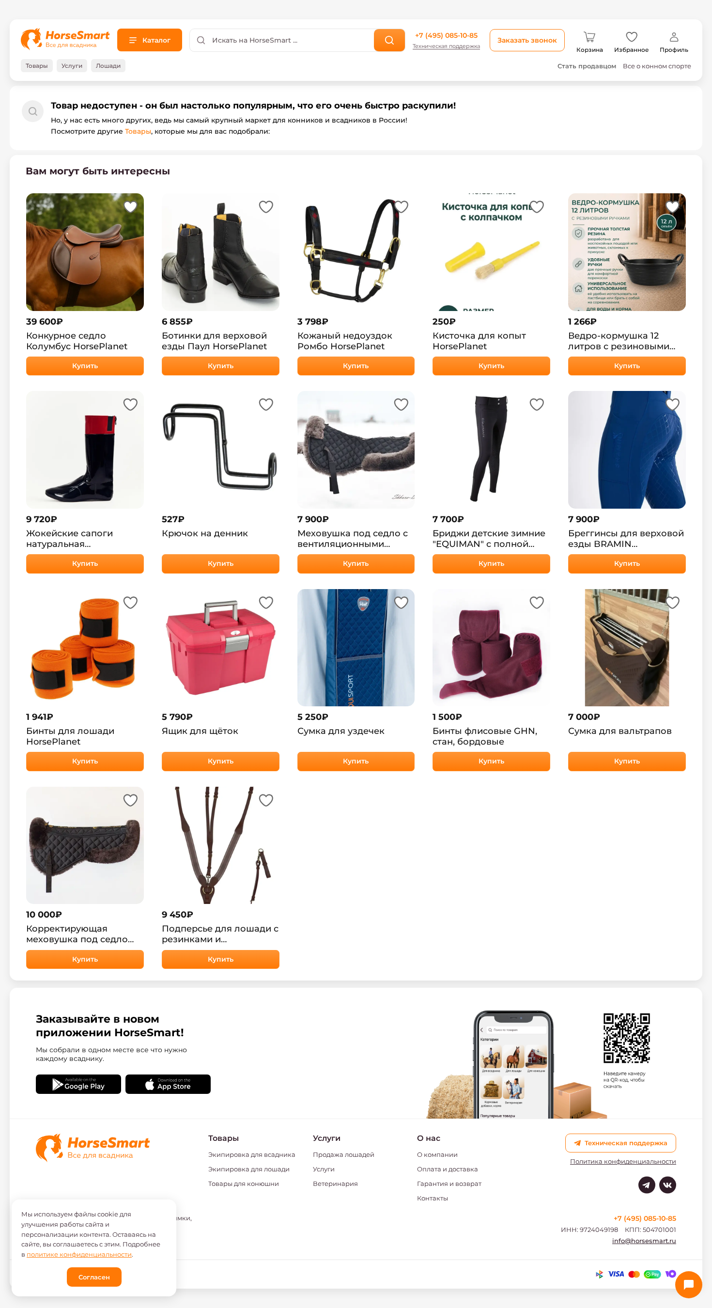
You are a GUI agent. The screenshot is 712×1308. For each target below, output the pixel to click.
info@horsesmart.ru (644, 1241)
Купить (85, 365)
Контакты (432, 1198)
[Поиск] (389, 40)
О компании (437, 1154)
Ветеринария (335, 1183)
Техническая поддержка (446, 46)
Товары (138, 131)
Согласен (94, 1277)
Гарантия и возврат (449, 1183)
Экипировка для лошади (249, 1169)
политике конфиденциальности (79, 1254)
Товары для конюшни (243, 1183)
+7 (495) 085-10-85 (446, 35)
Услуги (324, 1169)
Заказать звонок (527, 40)
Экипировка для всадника (251, 1154)
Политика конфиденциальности (623, 1161)
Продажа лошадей (343, 1154)
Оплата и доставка (447, 1169)
